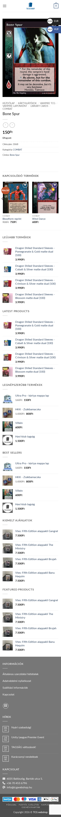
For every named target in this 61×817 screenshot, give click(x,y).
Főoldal (11, 805)
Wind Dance (38, 219)
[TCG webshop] (30, 6)
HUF (53, 29)
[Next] (58, 205)
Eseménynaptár (31, 807)
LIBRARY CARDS (39, 106)
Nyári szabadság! (21, 727)
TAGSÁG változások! (23, 747)
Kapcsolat (47, 805)
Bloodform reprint (12, 219)
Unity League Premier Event (27, 737)
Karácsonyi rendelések (24, 757)
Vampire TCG (47, 103)
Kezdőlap (9, 103)
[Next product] (5, 125)
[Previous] (3, 205)
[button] (5, 6)
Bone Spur (15, 155)
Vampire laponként (15, 106)
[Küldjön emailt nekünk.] (5, 706)
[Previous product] (12, 125)
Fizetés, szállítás (29, 805)
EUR (53, 21)
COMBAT (7, 109)
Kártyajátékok (27, 103)
